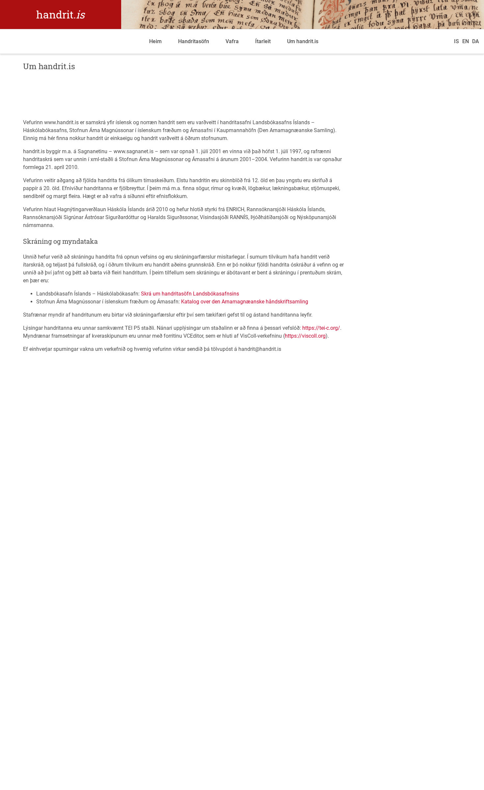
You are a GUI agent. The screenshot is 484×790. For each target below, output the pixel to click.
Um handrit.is (302, 41)
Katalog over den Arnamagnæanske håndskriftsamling (244, 301)
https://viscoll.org (305, 336)
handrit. (60, 14)
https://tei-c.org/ (321, 328)
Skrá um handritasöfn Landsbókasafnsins (190, 294)
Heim (155, 41)
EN (465, 41)
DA (475, 41)
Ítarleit (263, 41)
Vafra (232, 41)
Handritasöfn (193, 41)
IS (456, 41)
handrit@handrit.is (259, 349)
